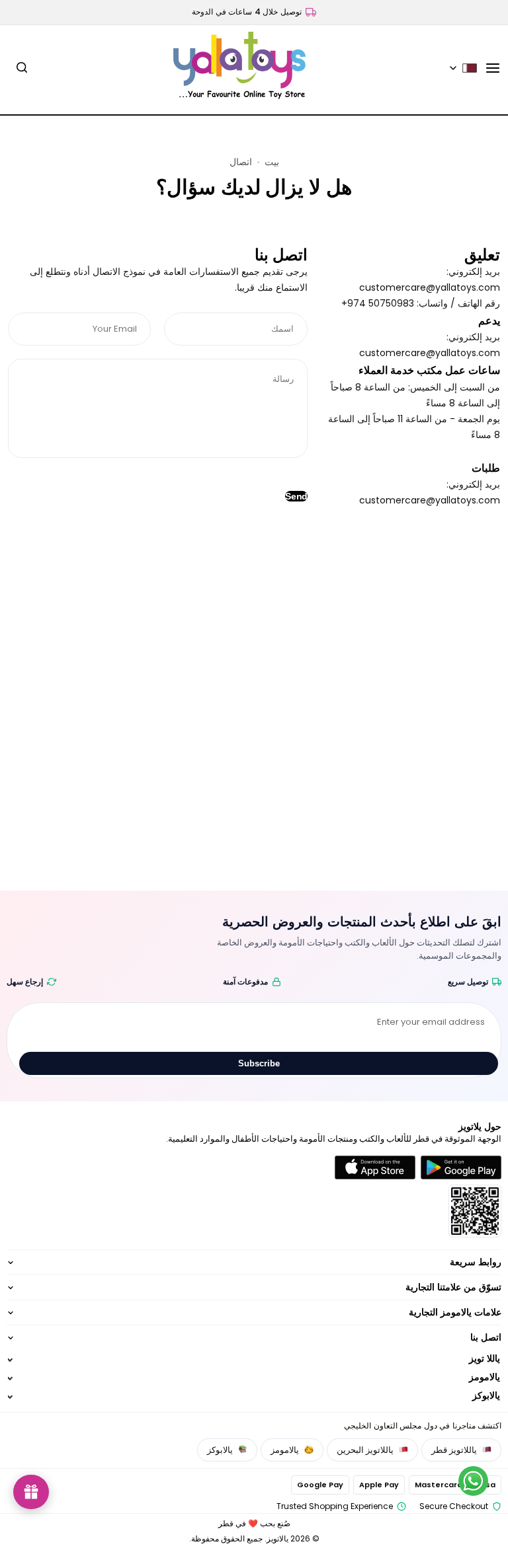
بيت (272, 161)
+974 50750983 (377, 303)
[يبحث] (22, 68)
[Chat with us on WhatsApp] (473, 1481)
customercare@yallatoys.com (429, 287)
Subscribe (259, 1063)
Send (296, 496)
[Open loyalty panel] (31, 1492)
